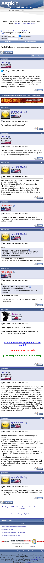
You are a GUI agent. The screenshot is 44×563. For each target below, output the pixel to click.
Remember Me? (26, 36)
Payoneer (14, 514)
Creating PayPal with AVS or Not (10, 535)
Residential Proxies (37, 559)
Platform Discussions (14, 31)
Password (4, 38)
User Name (4, 36)
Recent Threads (30, 42)
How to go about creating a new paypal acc (14, 526)
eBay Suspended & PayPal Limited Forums (14, 507)
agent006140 (18, 111)
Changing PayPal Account (25, 514)
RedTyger (28, 562)
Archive (37, 551)
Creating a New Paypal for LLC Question (13, 532)
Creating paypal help (7, 529)
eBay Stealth (39, 558)
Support (19, 551)
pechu (4, 62)
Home (4, 31)
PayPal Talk (25, 31)
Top (42, 551)
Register (8, 42)
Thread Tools (36, 56)
